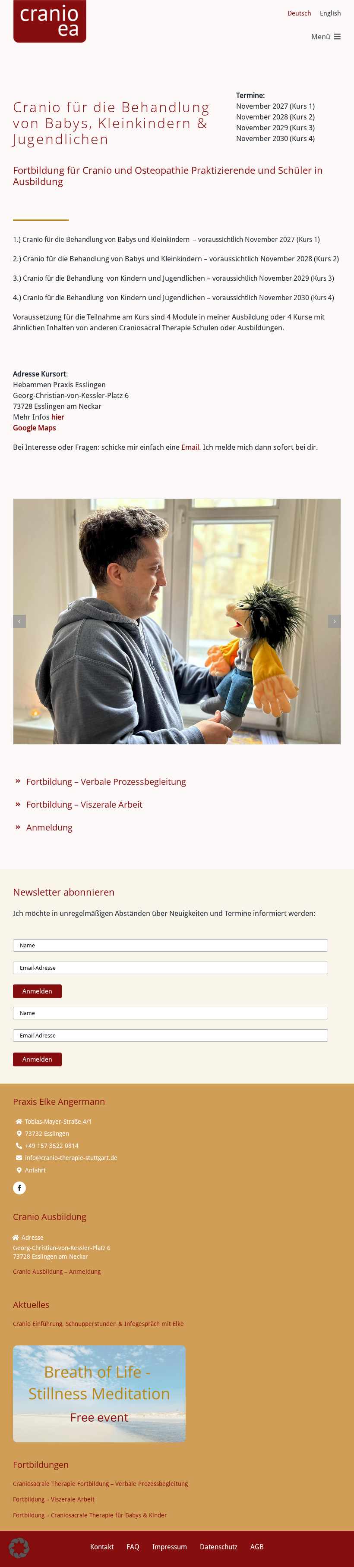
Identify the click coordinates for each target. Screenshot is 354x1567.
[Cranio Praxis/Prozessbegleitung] (177, 621)
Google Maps (34, 427)
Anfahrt (35, 1170)
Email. (192, 447)
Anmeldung (49, 827)
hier (57, 417)
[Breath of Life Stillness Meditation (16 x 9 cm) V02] (99, 1348)
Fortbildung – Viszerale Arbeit (84, 804)
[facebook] (19, 1188)
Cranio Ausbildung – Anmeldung (57, 1271)
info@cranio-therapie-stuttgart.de (71, 1157)
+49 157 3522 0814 (52, 1145)
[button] (19, 621)
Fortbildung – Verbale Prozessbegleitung (106, 781)
